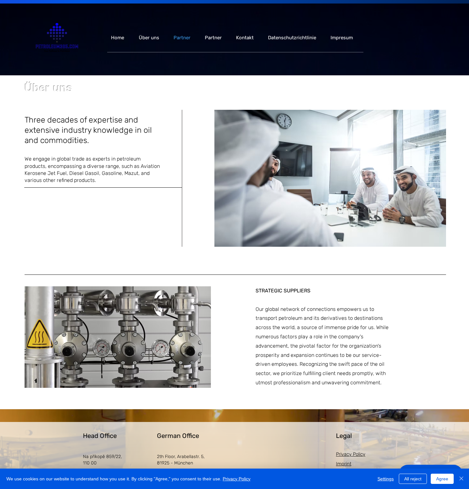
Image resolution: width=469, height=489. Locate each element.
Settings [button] (385, 478)
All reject (412, 478)
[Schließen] (461, 479)
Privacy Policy (236, 478)
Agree (442, 478)
